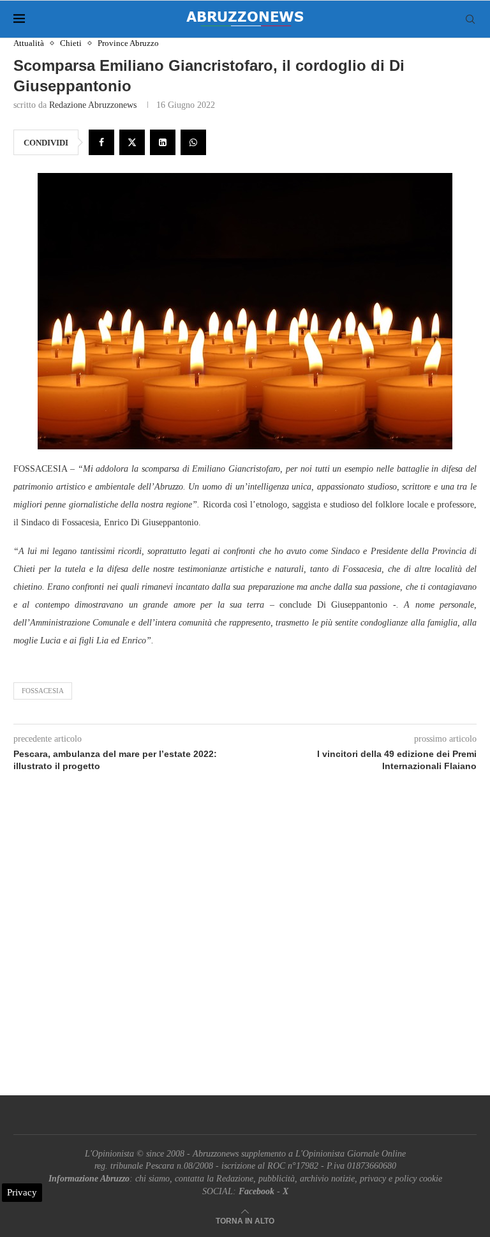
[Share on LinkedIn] (162, 142)
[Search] (470, 19)
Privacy (22, 1192)
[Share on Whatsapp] (193, 142)
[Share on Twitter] (132, 142)
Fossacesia (43, 690)
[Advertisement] (245, 948)
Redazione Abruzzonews (93, 105)
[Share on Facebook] (101, 142)
